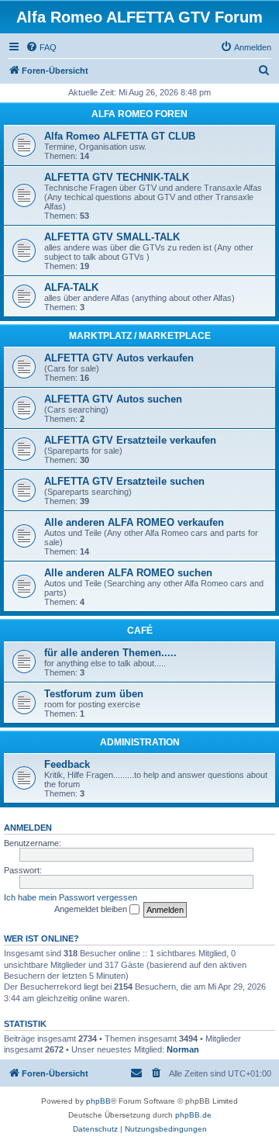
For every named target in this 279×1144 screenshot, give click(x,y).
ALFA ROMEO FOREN (139, 114)
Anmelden (28, 827)
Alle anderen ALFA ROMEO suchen (128, 573)
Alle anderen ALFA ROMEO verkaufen (134, 522)
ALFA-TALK (71, 287)
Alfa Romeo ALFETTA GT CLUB (119, 136)
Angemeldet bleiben (91, 909)
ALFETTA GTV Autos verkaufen (119, 358)
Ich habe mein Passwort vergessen (70, 897)
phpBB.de (193, 1115)
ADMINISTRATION (140, 742)
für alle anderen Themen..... (110, 652)
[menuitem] (41, 47)
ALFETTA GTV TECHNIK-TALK (116, 177)
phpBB (98, 1101)
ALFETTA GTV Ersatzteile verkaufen (130, 440)
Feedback (67, 764)
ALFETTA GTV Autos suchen (113, 399)
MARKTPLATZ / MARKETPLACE (140, 335)
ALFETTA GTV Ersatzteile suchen (124, 481)
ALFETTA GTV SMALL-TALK (112, 237)
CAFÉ (140, 630)
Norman (183, 1049)
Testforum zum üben (93, 694)
